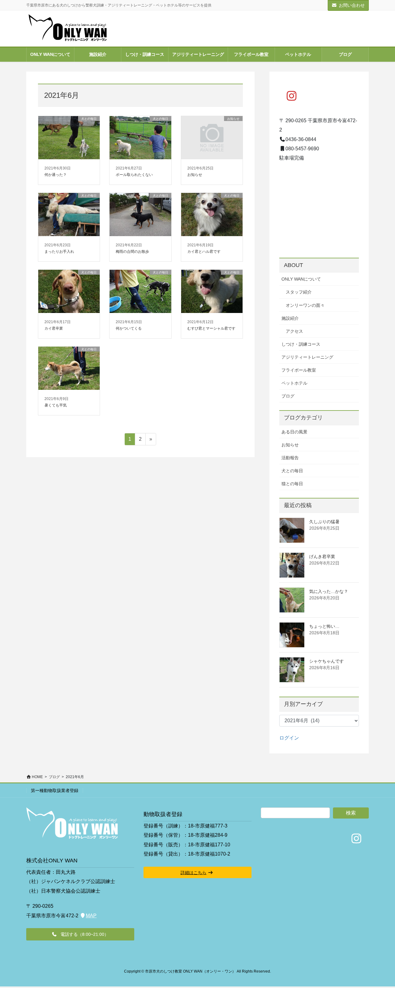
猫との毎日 (292, 483)
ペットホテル (294, 383)
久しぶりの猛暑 (324, 521)
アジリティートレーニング (307, 357)
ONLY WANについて (301, 279)
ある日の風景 (294, 431)
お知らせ (290, 444)
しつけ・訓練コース (300, 344)
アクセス (294, 331)
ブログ (287, 396)
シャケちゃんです (326, 661)
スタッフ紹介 (299, 292)
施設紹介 (290, 318)
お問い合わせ (352, 5)
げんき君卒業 (322, 556)
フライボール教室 (298, 370)
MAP (91, 915)
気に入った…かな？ (328, 591)
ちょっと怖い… (324, 626)
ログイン (289, 737)
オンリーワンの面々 (305, 305)
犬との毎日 (292, 470)
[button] (80, 934)
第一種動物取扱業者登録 (54, 790)
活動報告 (290, 457)
